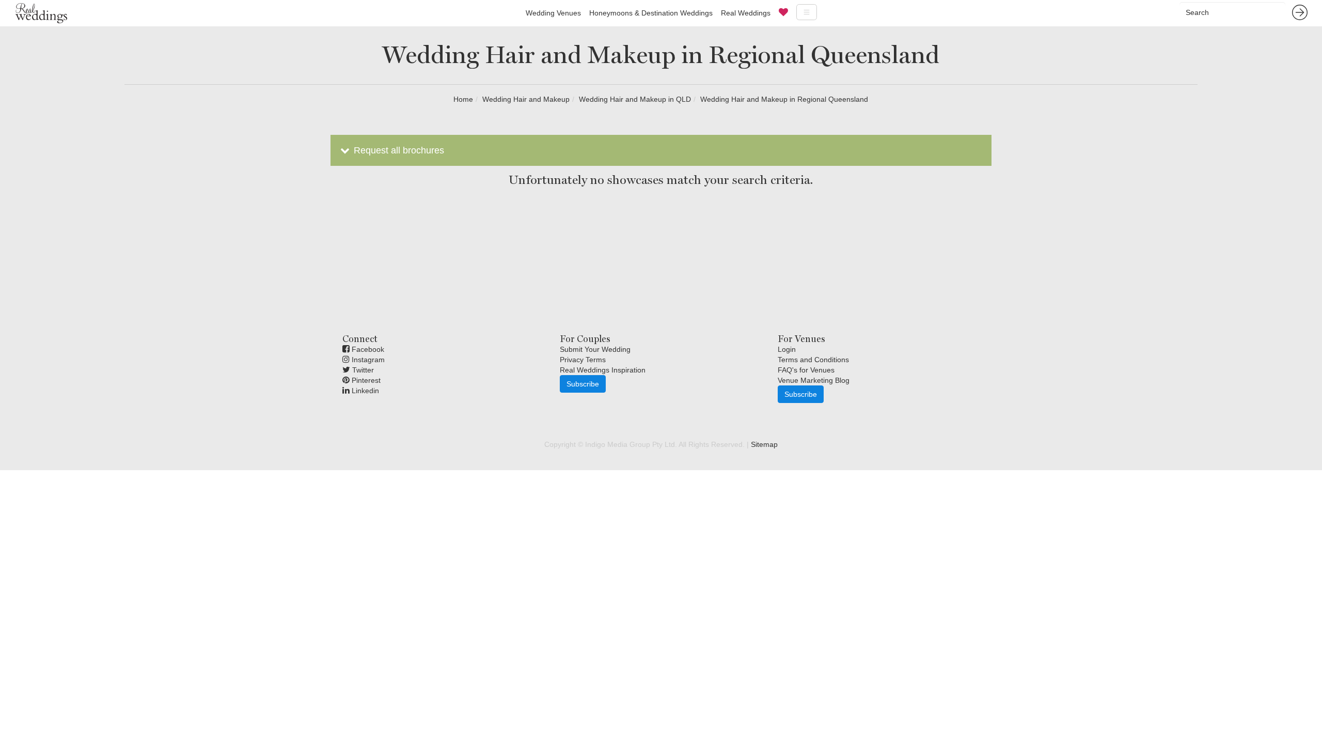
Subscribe (582, 384)
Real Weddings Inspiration (603, 370)
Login (787, 349)
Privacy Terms (583, 359)
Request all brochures (397, 150)
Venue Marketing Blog (813, 380)
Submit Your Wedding (595, 349)
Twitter (362, 370)
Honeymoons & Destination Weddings (651, 13)
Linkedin (364, 390)
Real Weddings (745, 13)
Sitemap (764, 444)
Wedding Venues (553, 13)
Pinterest (365, 380)
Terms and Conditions (813, 359)
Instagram (367, 359)
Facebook (367, 349)
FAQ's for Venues (806, 370)
